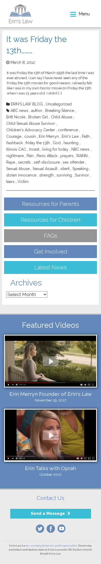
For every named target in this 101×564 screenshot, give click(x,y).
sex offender (74, 162)
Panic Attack (47, 156)
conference (68, 130)
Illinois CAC (16, 149)
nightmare (15, 156)
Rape (10, 162)
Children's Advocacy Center (30, 130)
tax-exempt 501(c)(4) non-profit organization (51, 545)
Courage (13, 136)
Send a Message (48, 513)
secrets (24, 162)
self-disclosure (47, 162)
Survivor (82, 175)
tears (10, 181)
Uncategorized (59, 104)
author (36, 110)
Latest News (50, 267)
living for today (55, 149)
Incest (34, 149)
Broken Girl (38, 117)
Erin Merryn (49, 136)
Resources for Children (50, 219)
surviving (64, 175)
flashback (14, 143)
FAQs (50, 235)
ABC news (19, 110)
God (57, 143)
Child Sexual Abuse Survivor (30, 123)
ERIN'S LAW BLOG (27, 104)
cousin (30, 136)
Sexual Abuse (18, 169)
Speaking (80, 169)
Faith (86, 136)
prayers (67, 156)
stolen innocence (21, 175)
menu (84, 13)
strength (46, 175)
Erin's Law (70, 136)
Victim (23, 181)
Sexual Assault (45, 169)
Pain (30, 156)
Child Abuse (61, 117)
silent (64, 169)
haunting (71, 143)
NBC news (80, 149)
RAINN (82, 156)
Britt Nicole (15, 117)
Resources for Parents (50, 203)
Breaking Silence (59, 110)
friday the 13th (38, 143)
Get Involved (50, 251)
